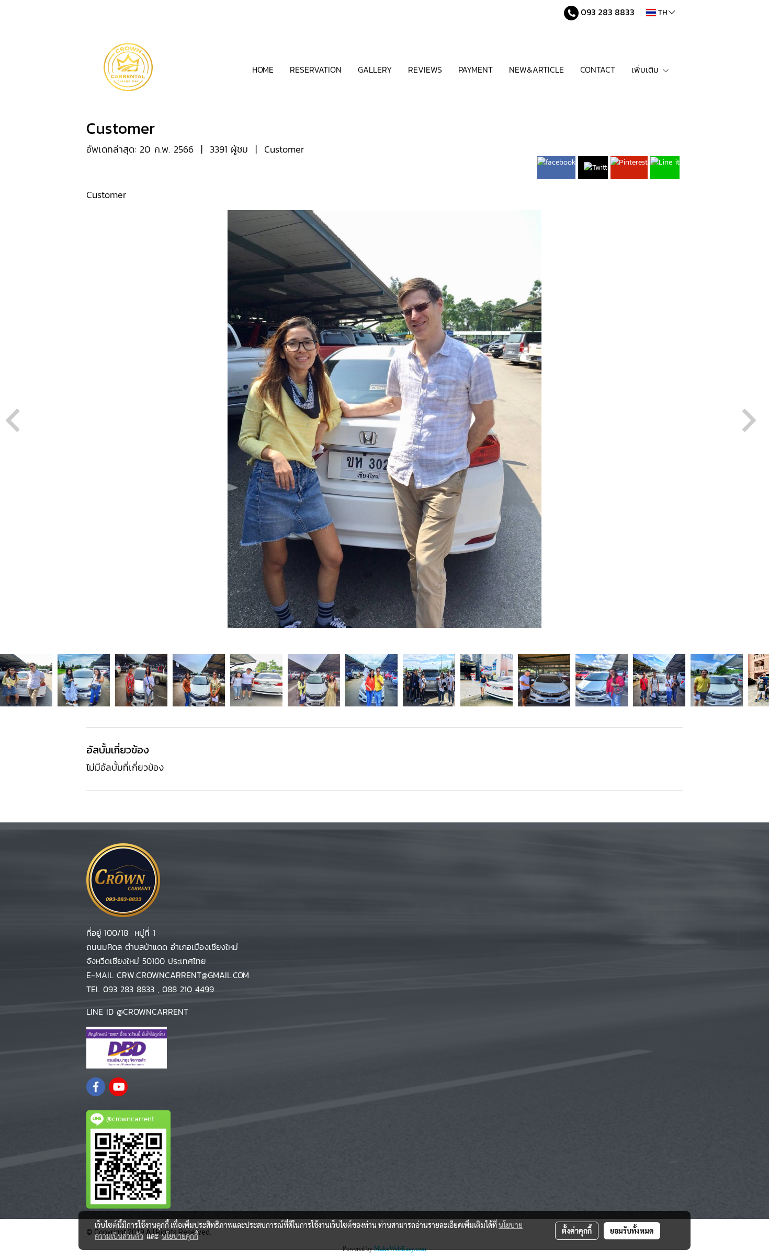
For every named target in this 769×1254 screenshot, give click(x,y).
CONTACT (597, 69)
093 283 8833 (607, 12)
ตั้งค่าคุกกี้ (577, 1230)
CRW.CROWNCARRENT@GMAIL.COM (181, 975)
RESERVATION (316, 69)
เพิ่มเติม (646, 69)
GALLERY (375, 69)
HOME (263, 69)
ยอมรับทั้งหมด (632, 1230)
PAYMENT (475, 69)
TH (662, 12)
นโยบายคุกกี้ (180, 1235)
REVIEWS (425, 69)
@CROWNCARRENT (152, 1011)
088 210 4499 (188, 989)
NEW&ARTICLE (536, 69)
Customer (284, 149)
